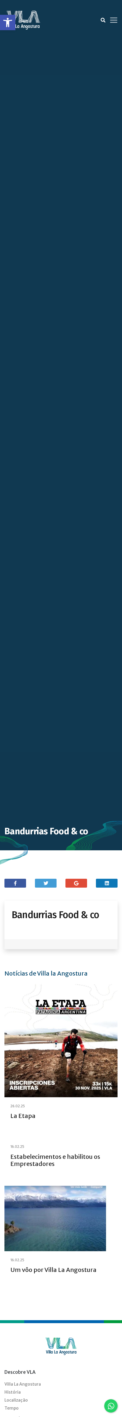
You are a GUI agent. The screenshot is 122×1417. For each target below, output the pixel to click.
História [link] (12, 1392)
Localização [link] (16, 1400)
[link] (7, 22)
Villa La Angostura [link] (22, 1384)
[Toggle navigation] (113, 20)
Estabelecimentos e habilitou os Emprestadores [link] (55, 1160)
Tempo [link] (11, 1408)
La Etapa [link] (23, 1115)
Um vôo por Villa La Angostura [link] (53, 1269)
